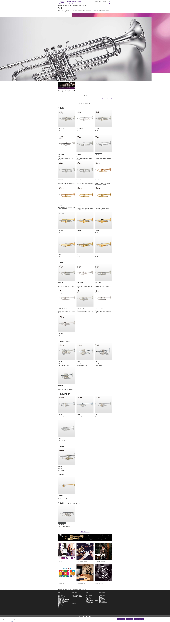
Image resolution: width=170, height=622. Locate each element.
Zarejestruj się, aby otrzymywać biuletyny (91, 606)
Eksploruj (85, 3)
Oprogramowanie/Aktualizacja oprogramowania (92, 600)
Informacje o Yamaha (102, 592)
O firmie (100, 594)
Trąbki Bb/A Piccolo (78, 101)
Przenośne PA (60, 604)
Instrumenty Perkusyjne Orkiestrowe (63, 601)
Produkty (68, 3)
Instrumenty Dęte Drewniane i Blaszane (73, 1)
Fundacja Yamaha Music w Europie (76, 595)
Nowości (73, 598)
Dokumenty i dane (88, 601)
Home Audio (60, 605)
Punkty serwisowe (88, 597)
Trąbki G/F (97, 101)
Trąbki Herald (105, 101)
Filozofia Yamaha (101, 598)
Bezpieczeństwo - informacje (89, 602)
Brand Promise (101, 596)
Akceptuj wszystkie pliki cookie (139, 619)
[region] (85, 619)
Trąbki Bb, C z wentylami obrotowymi (84, 103)
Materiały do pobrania (78, 3)
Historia (100, 600)
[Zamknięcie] (169, 619)
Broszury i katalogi (88, 598)
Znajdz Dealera (96, 1)
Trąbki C (70, 101)
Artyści (73, 3)
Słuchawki (59, 603)
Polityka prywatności (7, 621)
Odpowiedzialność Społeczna (103, 602)
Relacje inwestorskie (102, 601)
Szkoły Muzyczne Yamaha (75, 594)
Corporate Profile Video (102, 595)
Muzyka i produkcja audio (61, 596)
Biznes (109, 1)
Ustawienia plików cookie (121, 619)
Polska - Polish (106, 1)
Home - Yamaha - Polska (61, 5)
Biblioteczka (87, 599)
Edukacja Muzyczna (74, 592)
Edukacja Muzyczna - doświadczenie (77, 596)
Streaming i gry (60, 606)
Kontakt (87, 594)
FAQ (86, 596)
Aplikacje (59, 608)
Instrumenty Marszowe (61, 602)
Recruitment (101, 597)
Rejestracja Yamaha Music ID (89, 604)
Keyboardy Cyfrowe (60, 595)
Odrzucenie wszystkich (130, 619)
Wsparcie (100, 1)
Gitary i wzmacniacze (61, 597)
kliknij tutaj (7, 619)
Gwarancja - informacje (89, 595)
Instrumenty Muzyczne (68, 5)
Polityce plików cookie (13, 621)
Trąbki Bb (63, 101)
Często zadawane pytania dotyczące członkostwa (90, 609)
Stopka (3, 621)
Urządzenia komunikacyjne (61, 607)
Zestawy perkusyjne (61, 598)
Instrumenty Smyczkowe (61, 600)
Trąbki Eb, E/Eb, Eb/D (88, 101)
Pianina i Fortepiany (61, 594)
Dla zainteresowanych (102, 599)
